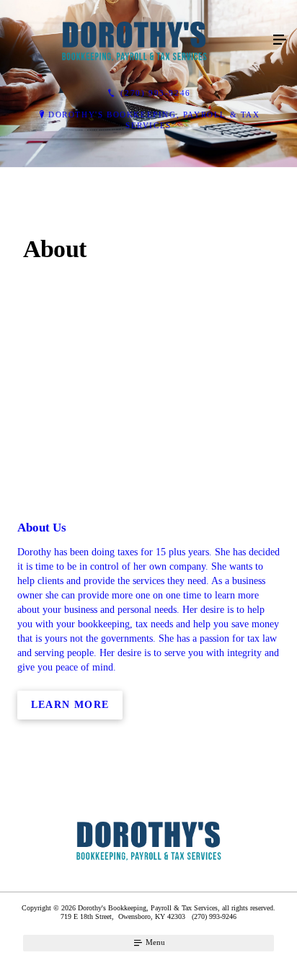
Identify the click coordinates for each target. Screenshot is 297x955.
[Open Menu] (279, 40)
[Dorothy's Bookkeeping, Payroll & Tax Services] (134, 40)
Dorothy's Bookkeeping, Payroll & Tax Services (154, 120)
